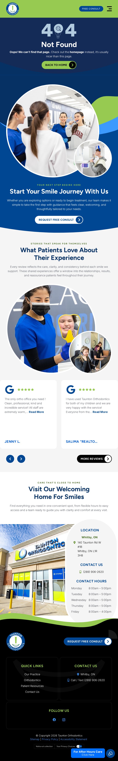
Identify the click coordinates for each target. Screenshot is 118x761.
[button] (109, 8)
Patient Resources (32, 686)
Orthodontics (32, 680)
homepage (77, 52)
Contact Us (32, 691)
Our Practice (32, 674)
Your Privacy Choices (66, 746)
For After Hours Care (88, 751)
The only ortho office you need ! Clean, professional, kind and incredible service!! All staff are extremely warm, (25, 405)
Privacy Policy (50, 739)
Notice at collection (44, 746)
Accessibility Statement (73, 739)
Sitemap (34, 739)
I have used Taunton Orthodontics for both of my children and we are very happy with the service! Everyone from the (88, 405)
